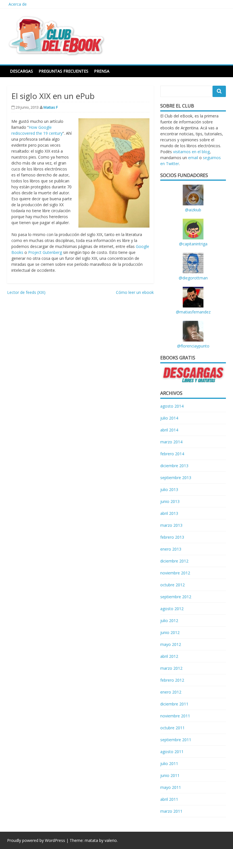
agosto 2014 (172, 406)
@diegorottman (193, 278)
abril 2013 (169, 513)
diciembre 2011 (174, 704)
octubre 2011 (172, 727)
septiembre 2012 (175, 596)
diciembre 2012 (174, 561)
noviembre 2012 (175, 573)
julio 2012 (169, 620)
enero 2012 (170, 692)
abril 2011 (169, 799)
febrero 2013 (172, 537)
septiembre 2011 (175, 739)
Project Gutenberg (45, 252)
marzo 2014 (171, 441)
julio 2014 (169, 418)
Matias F (50, 107)
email (193, 157)
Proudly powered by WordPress (36, 840)
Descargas (21, 71)
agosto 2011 (172, 751)
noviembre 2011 (175, 716)
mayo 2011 (170, 787)
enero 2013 (170, 549)
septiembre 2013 (175, 477)
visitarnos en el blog (191, 151)
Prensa (101, 71)
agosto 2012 (172, 608)
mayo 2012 (170, 644)
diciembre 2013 (174, 465)
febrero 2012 (172, 680)
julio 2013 (169, 489)
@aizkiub (193, 209)
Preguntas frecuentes (63, 71)
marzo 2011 (171, 811)
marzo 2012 (171, 668)
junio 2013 (170, 501)
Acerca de (18, 4)
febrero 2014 (172, 453)
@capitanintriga (193, 244)
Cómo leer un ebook (135, 292)
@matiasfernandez (193, 312)
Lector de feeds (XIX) (26, 292)
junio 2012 (170, 632)
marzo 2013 (171, 525)
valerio (111, 840)
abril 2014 (169, 430)
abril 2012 (169, 656)
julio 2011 (169, 763)
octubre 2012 (172, 584)
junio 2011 (170, 775)
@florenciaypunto (193, 346)
